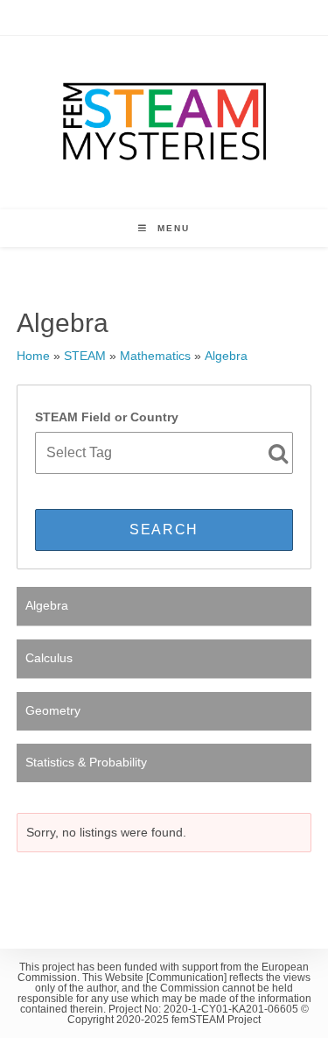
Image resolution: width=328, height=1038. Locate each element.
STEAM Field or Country (106, 417)
